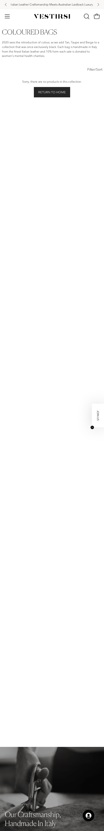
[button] (86, 16)
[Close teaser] (92, 427)
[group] (52, 4)
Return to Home (52, 92)
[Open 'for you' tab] (88, 815)
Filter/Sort (95, 69)
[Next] (98, 4)
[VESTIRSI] (52, 16)
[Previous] (6, 4)
